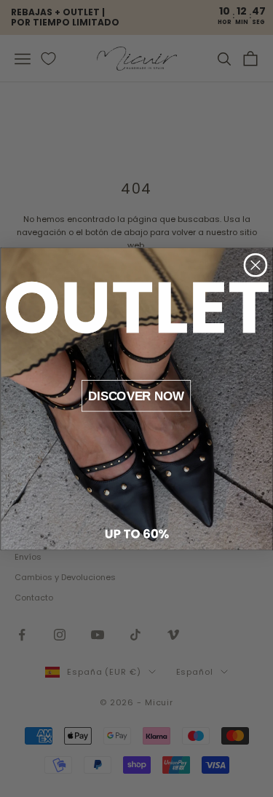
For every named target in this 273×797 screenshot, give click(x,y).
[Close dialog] (255, 264)
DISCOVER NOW (136, 395)
